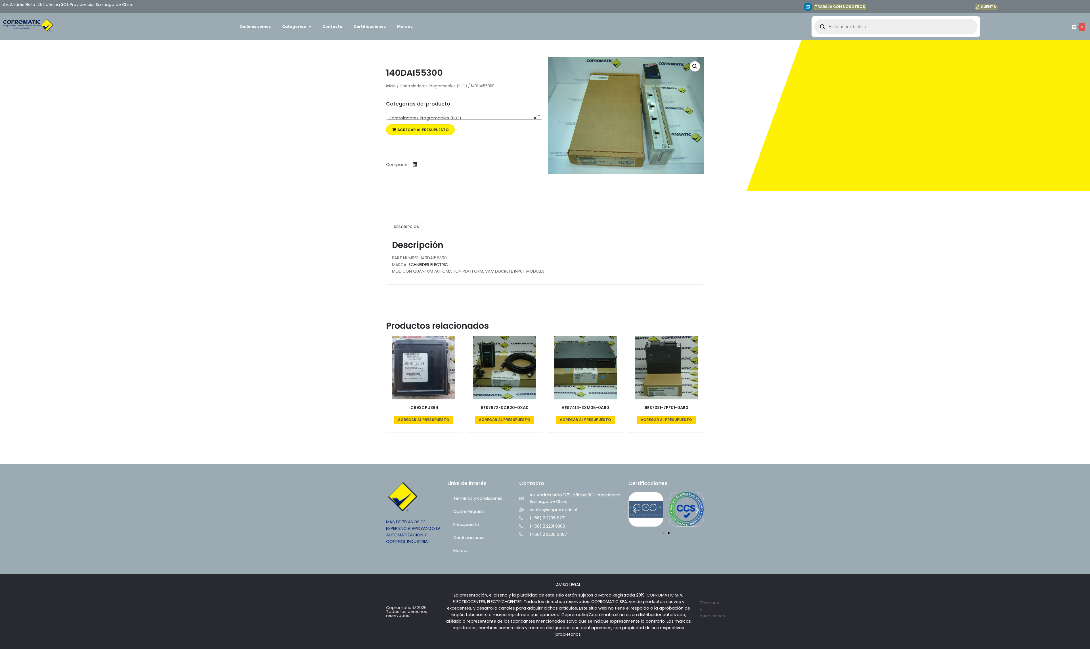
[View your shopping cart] (1073, 27)
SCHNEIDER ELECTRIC (428, 264)
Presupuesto (466, 524)
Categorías (294, 26)
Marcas (405, 26)
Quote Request (468, 511)
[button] (420, 129)
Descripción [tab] (407, 226)
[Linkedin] (808, 7)
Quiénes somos (255, 26)
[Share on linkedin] (414, 164)
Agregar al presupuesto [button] (423, 419)
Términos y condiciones (477, 498)
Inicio (391, 86)
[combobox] (464, 116)
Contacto (332, 26)
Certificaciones (370, 26)
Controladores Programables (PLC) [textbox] (462, 118)
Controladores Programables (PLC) (433, 86)
